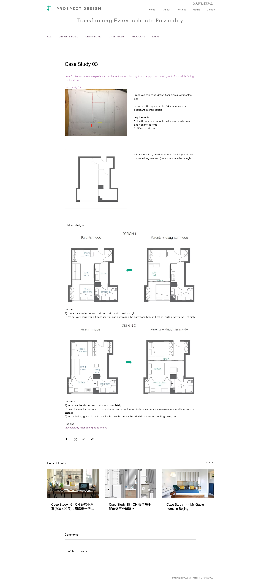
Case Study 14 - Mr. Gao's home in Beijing (185, 506)
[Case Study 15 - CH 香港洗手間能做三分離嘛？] (130, 483)
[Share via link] (92, 439)
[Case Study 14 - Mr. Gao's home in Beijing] (188, 483)
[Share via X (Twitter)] (75, 439)
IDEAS (155, 36)
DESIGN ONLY (93, 36)
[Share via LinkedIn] (84, 439)
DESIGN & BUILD (68, 36)
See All (210, 462)
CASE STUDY (116, 36)
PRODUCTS (138, 36)
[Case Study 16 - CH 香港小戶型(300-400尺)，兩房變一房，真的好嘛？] (73, 483)
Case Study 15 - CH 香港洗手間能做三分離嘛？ (130, 506)
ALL (49, 36)
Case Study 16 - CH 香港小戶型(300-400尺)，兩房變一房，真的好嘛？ (72, 506)
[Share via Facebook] (66, 439)
